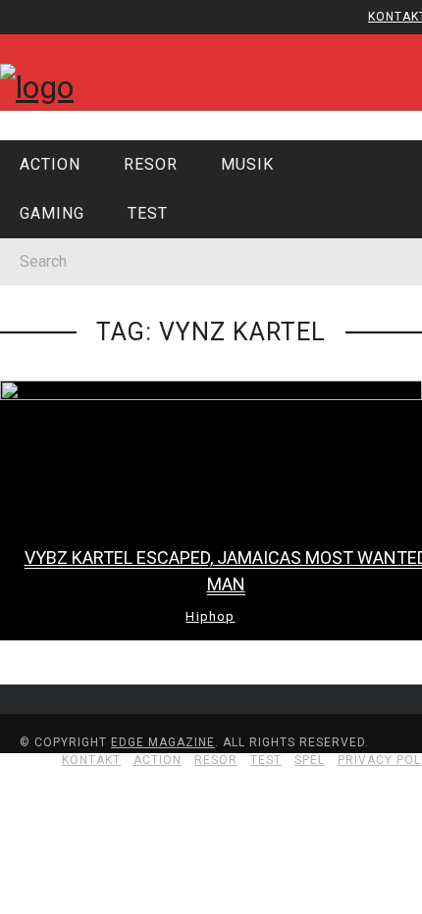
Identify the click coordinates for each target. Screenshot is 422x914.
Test (48, 398)
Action (50, 164)
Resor (54, 277)
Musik (52, 318)
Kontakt (63, 132)
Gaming (57, 358)
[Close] (29, 29)
